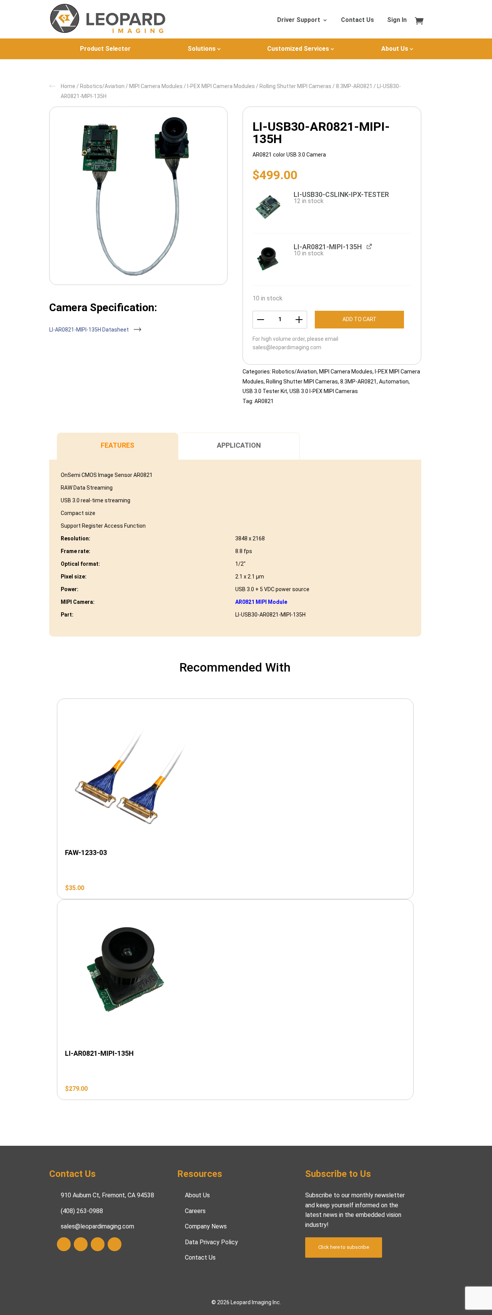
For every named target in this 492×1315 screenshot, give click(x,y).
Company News (206, 1226)
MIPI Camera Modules (156, 86)
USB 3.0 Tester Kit (265, 391)
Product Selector (105, 48)
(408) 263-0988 (82, 1211)
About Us (394, 48)
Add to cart (359, 319)
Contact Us (357, 20)
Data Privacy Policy (211, 1242)
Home (68, 86)
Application (239, 445)
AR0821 (264, 401)
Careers (195, 1211)
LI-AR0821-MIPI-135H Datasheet (89, 330)
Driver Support (298, 20)
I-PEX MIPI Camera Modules (221, 86)
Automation (394, 381)
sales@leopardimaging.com (287, 347)
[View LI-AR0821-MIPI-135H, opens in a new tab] (369, 246)
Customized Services (298, 48)
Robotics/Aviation (102, 86)
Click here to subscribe (343, 1247)
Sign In (397, 20)
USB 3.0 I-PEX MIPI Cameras (323, 391)
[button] (268, 207)
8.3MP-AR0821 (354, 86)
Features (117, 445)
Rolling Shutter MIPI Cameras (295, 86)
